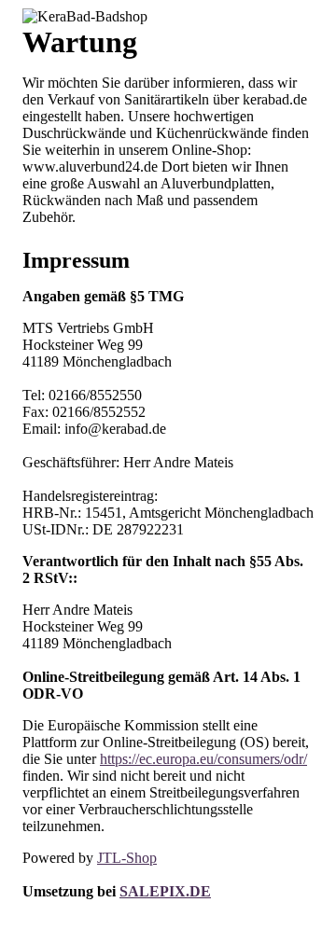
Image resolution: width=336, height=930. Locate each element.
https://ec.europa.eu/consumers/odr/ (203, 759)
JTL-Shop (127, 858)
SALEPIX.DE (165, 891)
